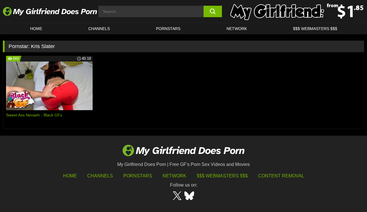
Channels (100, 175)
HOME (36, 28)
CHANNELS (99, 28)
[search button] (213, 11)
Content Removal (281, 175)
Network (237, 28)
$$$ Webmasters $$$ (222, 175)
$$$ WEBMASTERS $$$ (315, 28)
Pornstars (168, 28)
